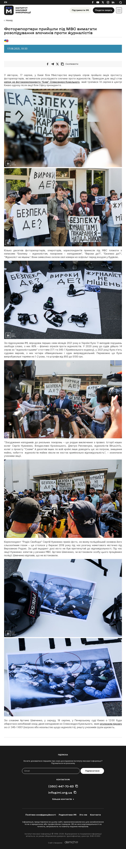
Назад (9, 20)
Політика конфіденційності (40, 815)
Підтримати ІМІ (80, 10)
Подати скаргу (103, 10)
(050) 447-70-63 (61, 786)
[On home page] (17, 10)
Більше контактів (62, 799)
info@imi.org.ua (60, 792)
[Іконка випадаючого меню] (119, 10)
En (5, 2)
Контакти (95, 815)
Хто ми (83, 815)
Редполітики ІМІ (67, 815)
